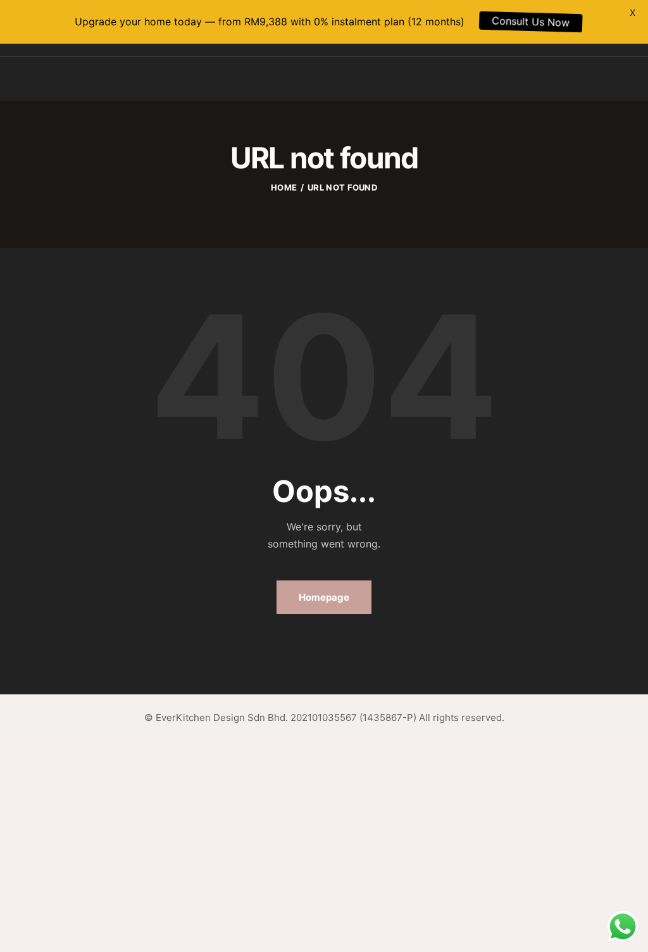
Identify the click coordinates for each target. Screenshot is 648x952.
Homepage (324, 597)
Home (284, 187)
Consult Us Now (517, 21)
